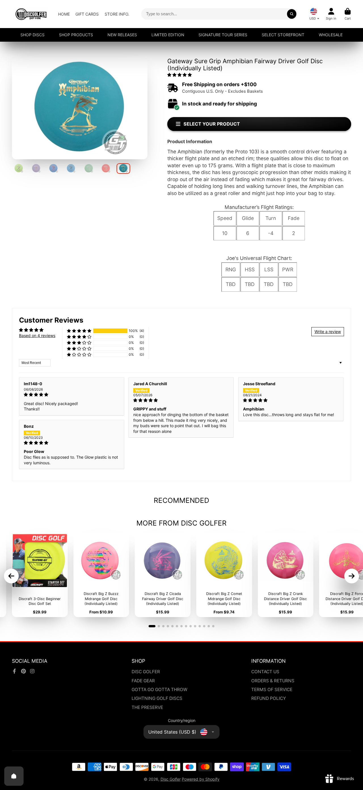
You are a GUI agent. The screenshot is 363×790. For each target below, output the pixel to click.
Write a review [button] (328, 331)
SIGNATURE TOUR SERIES (223, 34)
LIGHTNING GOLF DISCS (157, 698)
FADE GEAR (143, 680)
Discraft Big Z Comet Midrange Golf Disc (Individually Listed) (224, 575)
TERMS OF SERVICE (271, 689)
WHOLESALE (331, 34)
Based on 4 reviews (37, 335)
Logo (31, 14)
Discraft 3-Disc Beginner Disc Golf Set (40, 575)
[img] (71, 394)
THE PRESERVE (147, 707)
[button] (179, 74)
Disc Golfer (171, 779)
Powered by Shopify (201, 779)
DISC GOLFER (146, 671)
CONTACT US (265, 671)
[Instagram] (32, 671)
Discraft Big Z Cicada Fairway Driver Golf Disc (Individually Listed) (163, 575)
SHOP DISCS (32, 34)
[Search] (292, 14)
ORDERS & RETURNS (272, 680)
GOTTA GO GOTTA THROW (159, 689)
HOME (64, 14)
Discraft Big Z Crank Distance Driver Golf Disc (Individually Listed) (286, 575)
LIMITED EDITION (167, 34)
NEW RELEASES (122, 34)
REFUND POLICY (268, 698)
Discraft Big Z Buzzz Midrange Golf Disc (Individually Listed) (101, 575)
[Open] (14, 776)
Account (331, 14)
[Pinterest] (23, 671)
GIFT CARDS (87, 14)
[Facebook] (14, 671)
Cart (347, 14)
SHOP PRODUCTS (76, 34)
